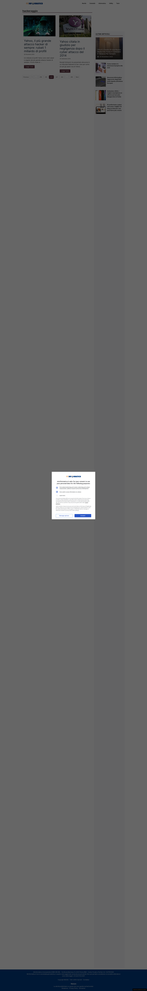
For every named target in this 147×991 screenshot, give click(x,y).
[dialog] (73, 495)
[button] (73, 495)
